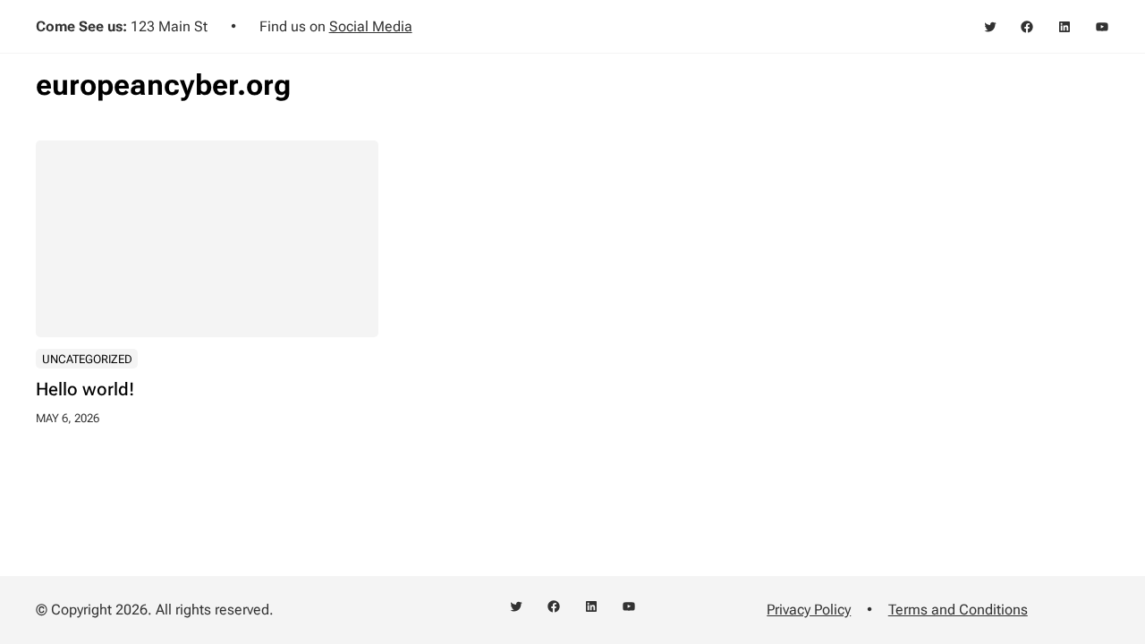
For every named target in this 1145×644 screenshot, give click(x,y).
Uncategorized (87, 359)
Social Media (370, 26)
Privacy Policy (809, 609)
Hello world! (85, 390)
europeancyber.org (163, 85)
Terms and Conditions (958, 609)
